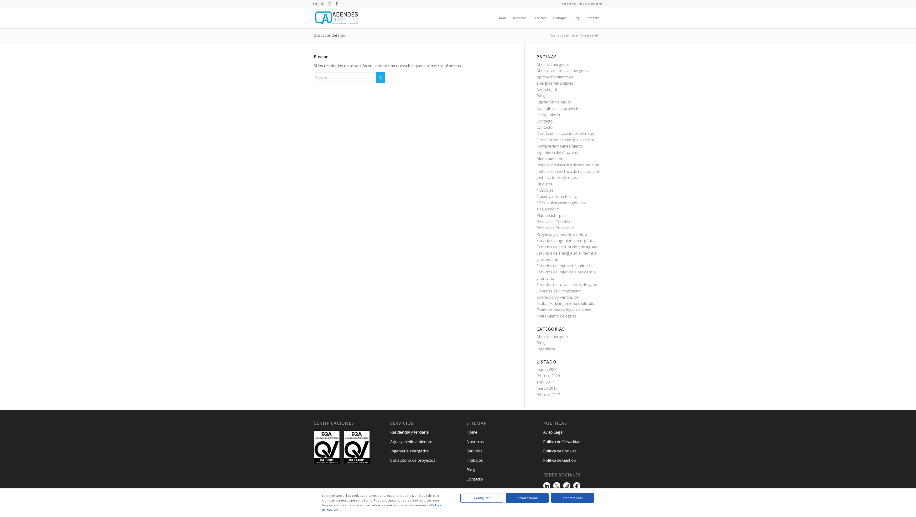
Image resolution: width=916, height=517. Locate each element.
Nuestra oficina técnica (556, 196)
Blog (540, 95)
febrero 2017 (548, 394)
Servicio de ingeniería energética (565, 240)
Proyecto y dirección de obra (561, 234)
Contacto (544, 121)
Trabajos (475, 460)
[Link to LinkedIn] (315, 3)
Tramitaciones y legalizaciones (563, 309)
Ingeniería (545, 349)
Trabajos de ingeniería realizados (566, 303)
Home (472, 432)
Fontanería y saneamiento (559, 146)
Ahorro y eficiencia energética (562, 70)
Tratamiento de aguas (556, 316)
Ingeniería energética (409, 451)
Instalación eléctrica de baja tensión (568, 171)
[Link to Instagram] (329, 3)
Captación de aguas (554, 102)
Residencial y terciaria (409, 432)
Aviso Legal (546, 89)
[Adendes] (336, 17)
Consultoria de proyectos (412, 460)
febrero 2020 (548, 375)
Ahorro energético (553, 64)
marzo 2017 (546, 388)
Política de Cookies (553, 221)
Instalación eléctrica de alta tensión (567, 165)
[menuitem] (502, 17)
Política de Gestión (559, 460)
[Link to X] (322, 3)
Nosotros (545, 190)
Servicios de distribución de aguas (566, 247)
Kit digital (544, 184)
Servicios (474, 451)
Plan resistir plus (551, 215)
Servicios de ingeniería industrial (565, 265)
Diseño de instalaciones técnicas (565, 133)
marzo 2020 (546, 369)
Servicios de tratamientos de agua (566, 284)
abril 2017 (545, 382)
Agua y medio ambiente (411, 441)
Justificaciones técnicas (556, 177)
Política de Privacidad (555, 227)
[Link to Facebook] (336, 3)
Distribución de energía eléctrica (565, 140)
